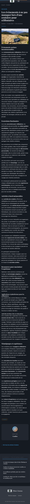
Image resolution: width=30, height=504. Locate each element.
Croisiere (8, 5)
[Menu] (18, 1)
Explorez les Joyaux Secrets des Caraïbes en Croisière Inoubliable (14, 467)
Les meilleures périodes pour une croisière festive (14, 472)
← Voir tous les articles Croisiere (10, 445)
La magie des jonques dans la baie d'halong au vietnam (15, 462)
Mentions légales (12, 495)
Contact (20, 495)
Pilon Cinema (17, 491)
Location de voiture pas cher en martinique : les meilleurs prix (14, 477)
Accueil (3, 5)
